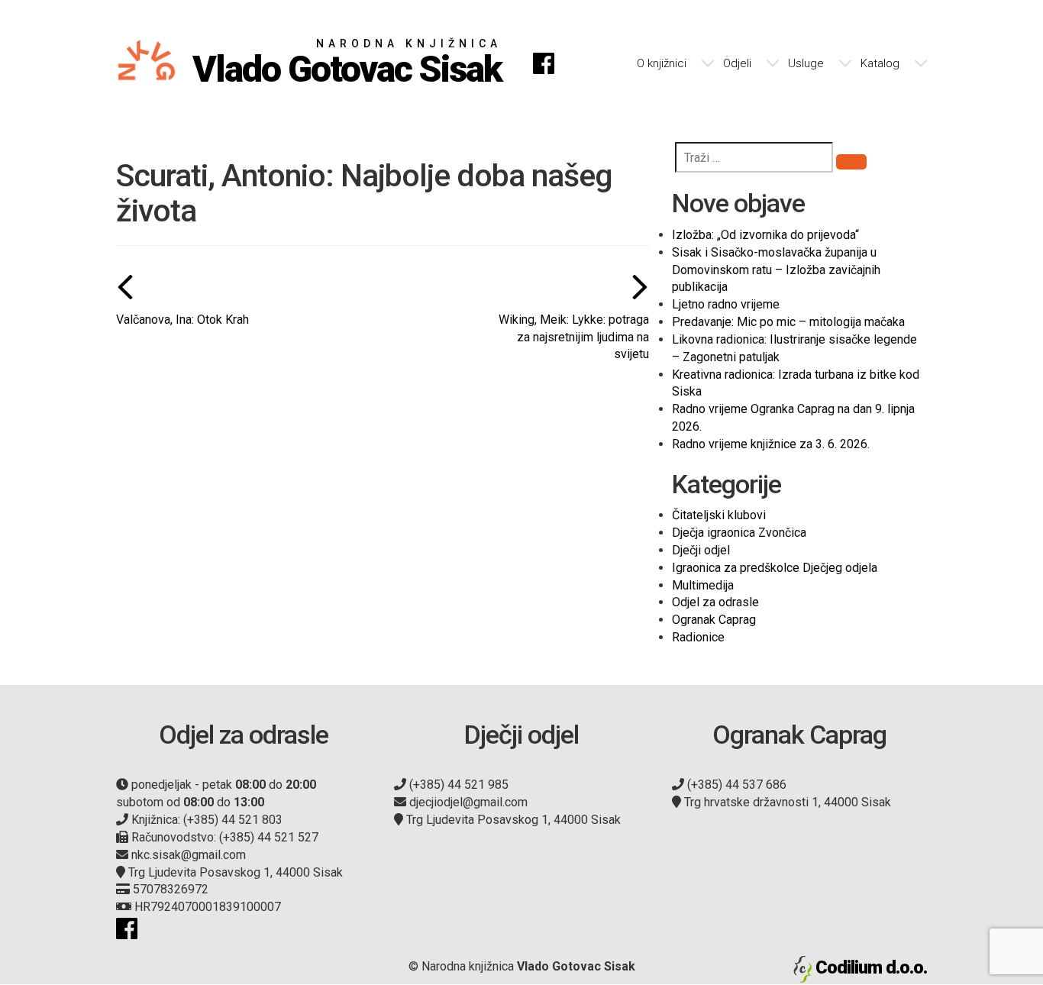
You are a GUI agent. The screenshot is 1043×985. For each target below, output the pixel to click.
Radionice (698, 637)
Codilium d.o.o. (871, 967)
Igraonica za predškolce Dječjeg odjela (774, 567)
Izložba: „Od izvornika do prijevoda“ (765, 235)
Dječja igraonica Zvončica (739, 532)
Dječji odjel (701, 550)
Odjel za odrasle (715, 602)
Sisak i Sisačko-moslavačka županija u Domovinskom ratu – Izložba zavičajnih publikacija (776, 270)
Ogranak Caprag (714, 619)
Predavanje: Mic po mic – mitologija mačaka (788, 322)
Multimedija (703, 585)
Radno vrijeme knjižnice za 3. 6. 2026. (771, 444)
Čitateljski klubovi (719, 515)
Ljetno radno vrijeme (726, 304)
